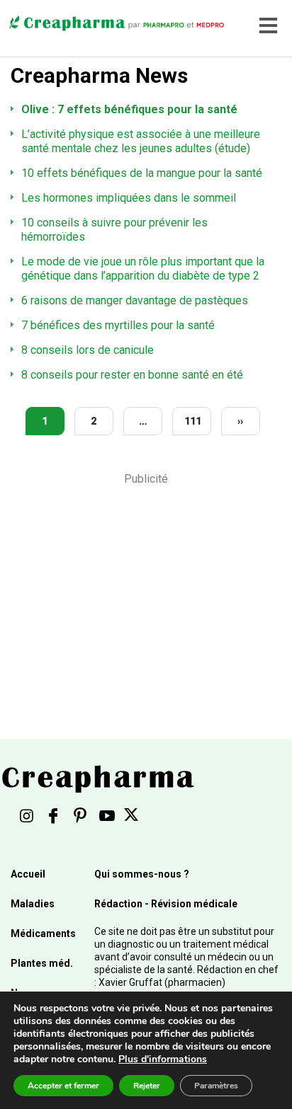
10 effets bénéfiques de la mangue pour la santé (141, 173)
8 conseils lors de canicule (87, 350)
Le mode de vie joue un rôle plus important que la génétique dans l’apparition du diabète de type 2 (142, 268)
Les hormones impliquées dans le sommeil (128, 198)
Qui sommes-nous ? (141, 874)
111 (192, 421)
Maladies (33, 903)
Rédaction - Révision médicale (165, 903)
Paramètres (216, 1085)
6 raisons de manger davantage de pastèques (134, 300)
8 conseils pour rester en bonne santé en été (132, 374)
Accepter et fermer (63, 1085)
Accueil (28, 874)
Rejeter (146, 1085)
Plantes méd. (42, 963)
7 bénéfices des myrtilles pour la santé (118, 325)
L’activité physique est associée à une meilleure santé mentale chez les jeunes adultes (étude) (140, 141)
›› (240, 421)
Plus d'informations (162, 1059)
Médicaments (43, 933)
